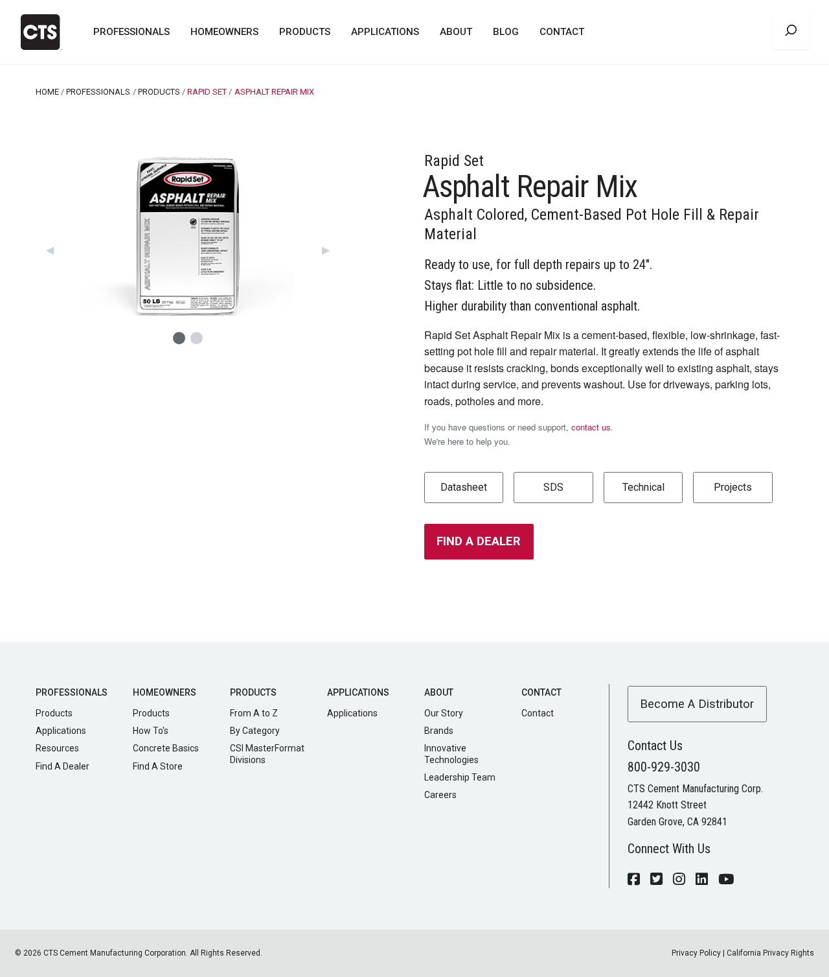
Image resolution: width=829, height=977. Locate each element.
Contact (537, 713)
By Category (255, 730)
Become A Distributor (697, 704)
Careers (440, 795)
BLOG (506, 32)
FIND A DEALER (479, 541)
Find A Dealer (62, 766)
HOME (47, 92)
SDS (553, 487)
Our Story (443, 713)
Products (54, 713)
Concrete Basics (166, 748)
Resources (57, 748)
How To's (150, 730)
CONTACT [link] (561, 32)
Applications (61, 730)
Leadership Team (459, 777)
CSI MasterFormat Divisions (267, 754)
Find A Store (158, 766)
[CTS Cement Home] (47, 32)
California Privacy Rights (770, 953)
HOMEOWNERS (224, 32)
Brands (438, 730)
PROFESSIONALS (131, 32)
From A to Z (254, 713)
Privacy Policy (696, 953)
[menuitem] (131, 32)
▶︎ (331, 249)
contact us (591, 427)
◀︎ (55, 249)
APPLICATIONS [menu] (385, 32)
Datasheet (463, 487)
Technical (643, 487)
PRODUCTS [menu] (304, 32)
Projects (733, 487)
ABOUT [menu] (456, 32)
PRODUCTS (159, 92)
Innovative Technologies (451, 754)
